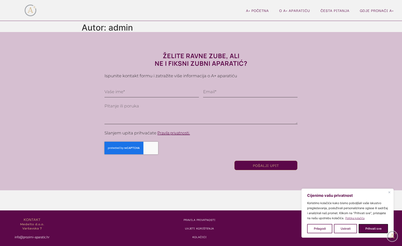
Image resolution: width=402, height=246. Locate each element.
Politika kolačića (355, 218)
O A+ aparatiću (294, 10)
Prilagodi (320, 228)
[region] (348, 213)
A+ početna (257, 10)
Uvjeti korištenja (199, 228)
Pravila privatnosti (199, 220)
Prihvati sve (373, 228)
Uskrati (345, 228)
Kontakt (32, 219)
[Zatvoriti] (389, 192)
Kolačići (199, 237)
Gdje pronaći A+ (377, 10)
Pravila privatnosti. (173, 133)
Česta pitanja (335, 10)
